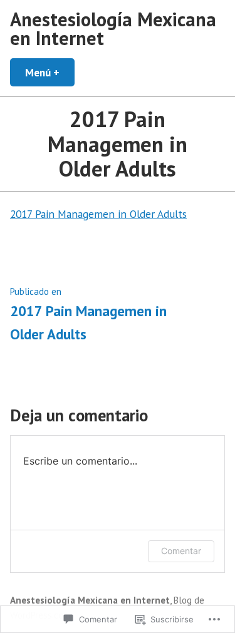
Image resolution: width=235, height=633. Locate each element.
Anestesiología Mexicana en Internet (113, 28)
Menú (50, 72)
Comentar (181, 550)
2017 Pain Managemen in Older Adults (98, 214)
